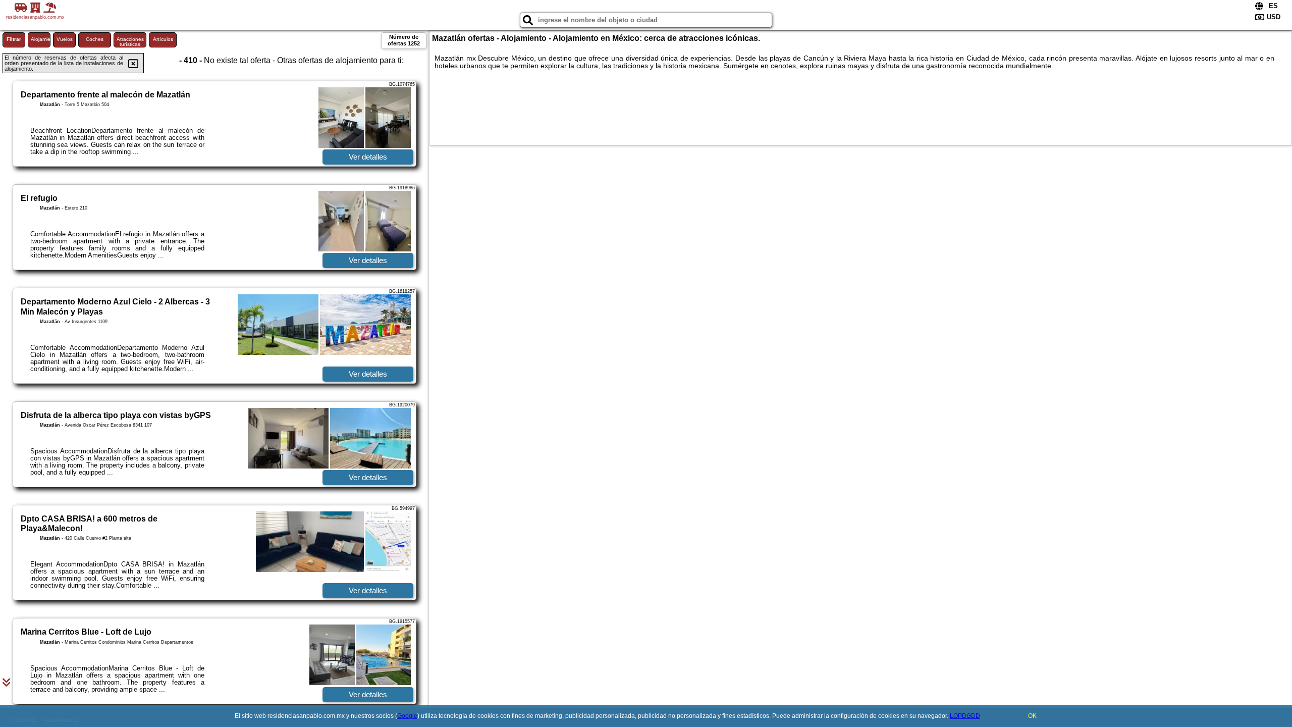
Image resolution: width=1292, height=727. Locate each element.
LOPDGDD (965, 715)
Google (407, 715)
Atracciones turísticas (130, 41)
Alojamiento (40, 39)
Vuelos (65, 39)
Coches (94, 39)
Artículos (163, 39)
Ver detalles (368, 156)
